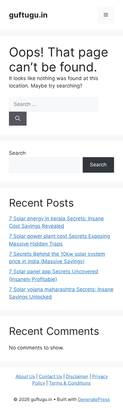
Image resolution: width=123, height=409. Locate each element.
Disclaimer (77, 376)
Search (17, 153)
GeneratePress (94, 399)
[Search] (18, 119)
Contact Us (50, 376)
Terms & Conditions (70, 383)
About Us (25, 376)
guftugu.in (28, 14)
